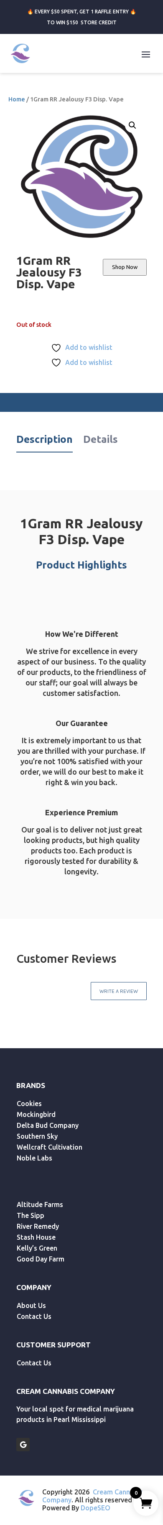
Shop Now (125, 267)
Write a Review (118, 991)
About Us (31, 1305)
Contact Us (34, 1316)
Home (16, 99)
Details (100, 439)
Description (44, 439)
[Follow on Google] (23, 1444)
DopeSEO (95, 1508)
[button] (132, 125)
